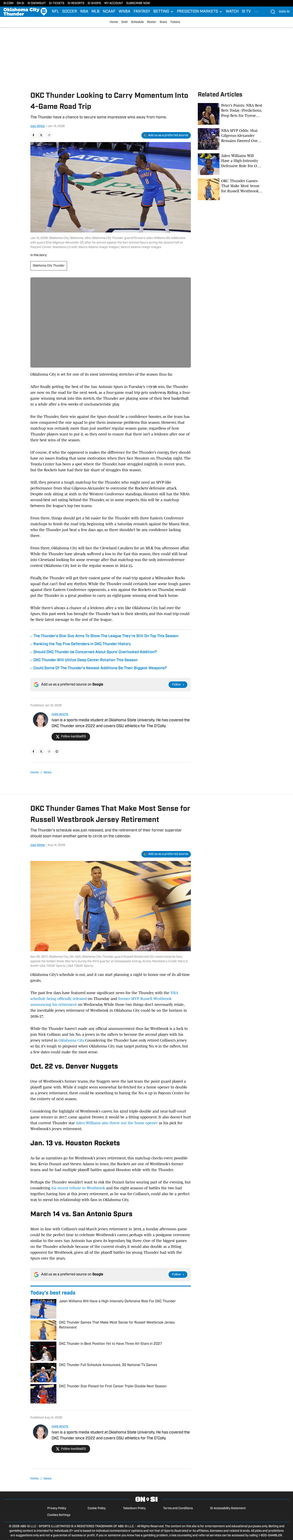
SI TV (246, 12)
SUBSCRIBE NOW (138, 3)
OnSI (124, 22)
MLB (96, 12)
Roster (151, 22)
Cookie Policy (97, 1508)
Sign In (284, 11)
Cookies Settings (58, 1515)
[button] (163, 12)
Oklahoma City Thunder (49, 265)
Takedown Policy (134, 1508)
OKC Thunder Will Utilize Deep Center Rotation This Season (85, 660)
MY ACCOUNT (113, 3)
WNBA (124, 12)
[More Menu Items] (256, 11)
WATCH (232, 12)
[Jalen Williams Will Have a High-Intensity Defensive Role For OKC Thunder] (230, 164)
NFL (55, 12)
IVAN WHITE (60, 714)
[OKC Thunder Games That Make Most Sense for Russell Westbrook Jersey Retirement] (230, 189)
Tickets (175, 22)
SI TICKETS (56, 3)
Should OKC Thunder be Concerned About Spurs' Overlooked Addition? (95, 652)
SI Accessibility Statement (228, 1508)
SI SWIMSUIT (37, 3)
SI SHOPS (94, 3)
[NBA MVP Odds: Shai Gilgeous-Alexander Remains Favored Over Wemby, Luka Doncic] (230, 139)
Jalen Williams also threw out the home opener (117, 1123)
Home (114, 22)
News (47, 772)
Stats (163, 22)
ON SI (20, 3)
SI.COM (8, 3)
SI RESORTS (76, 3)
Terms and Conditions (178, 1508)
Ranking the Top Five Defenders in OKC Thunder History (82, 644)
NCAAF (109, 12)
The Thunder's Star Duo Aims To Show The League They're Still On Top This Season (105, 636)
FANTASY (142, 12)
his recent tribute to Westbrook (77, 1188)
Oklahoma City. (71, 1040)
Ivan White (37, 126)
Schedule (137, 22)
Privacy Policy (56, 1508)
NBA (84, 12)
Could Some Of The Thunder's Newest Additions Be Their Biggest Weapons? (100, 668)
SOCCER (69, 12)
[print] (57, 751)
